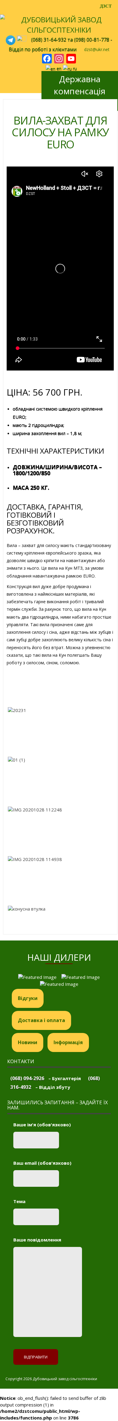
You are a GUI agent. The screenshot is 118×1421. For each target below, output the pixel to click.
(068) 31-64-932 (48, 39)
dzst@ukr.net (97, 49)
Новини (27, 1042)
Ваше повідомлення (37, 1240)
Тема (19, 1201)
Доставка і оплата (41, 1020)
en (58, 68)
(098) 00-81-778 (91, 39)
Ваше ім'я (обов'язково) (42, 1125)
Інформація (68, 1042)
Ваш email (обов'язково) (42, 1163)
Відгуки (28, 998)
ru (74, 68)
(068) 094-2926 (27, 1078)
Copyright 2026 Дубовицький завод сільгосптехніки (51, 1378)
